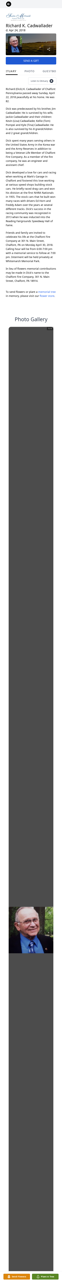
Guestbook (51, 71)
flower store (47, 296)
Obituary (9, 71)
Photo (30, 71)
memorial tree (47, 292)
